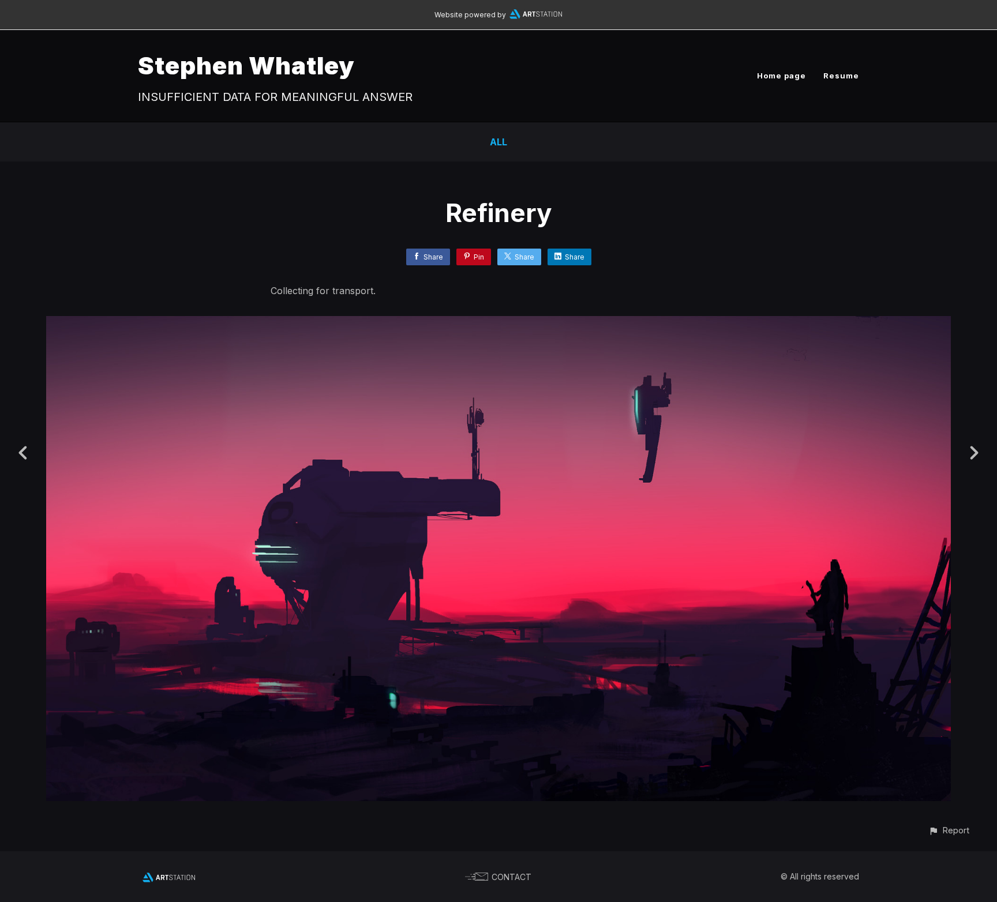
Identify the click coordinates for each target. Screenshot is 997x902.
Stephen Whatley (246, 65)
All (498, 142)
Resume (841, 75)
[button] (949, 830)
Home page (781, 75)
